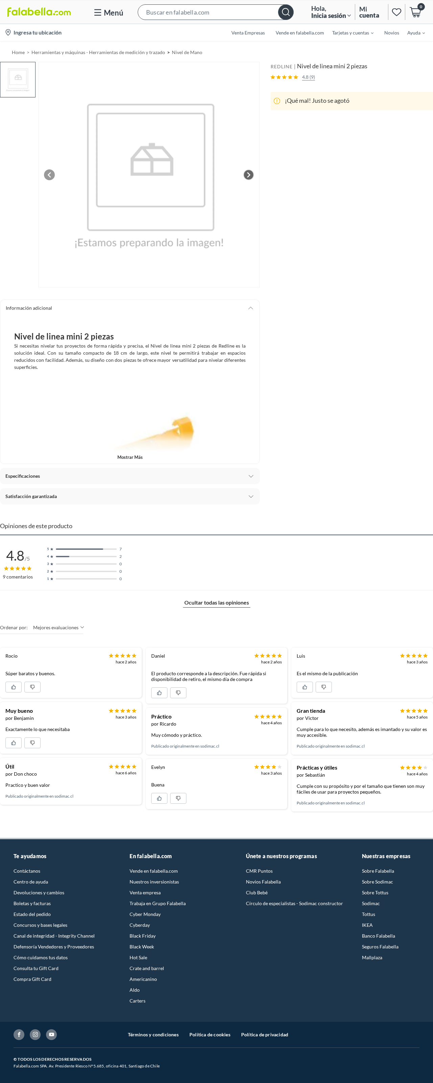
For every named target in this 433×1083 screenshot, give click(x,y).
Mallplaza (372, 957)
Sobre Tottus (375, 892)
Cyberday (140, 925)
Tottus (368, 914)
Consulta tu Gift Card (36, 968)
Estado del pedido (32, 914)
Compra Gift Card (32, 979)
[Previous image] (49, 174)
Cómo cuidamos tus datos (41, 957)
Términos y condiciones (153, 1034)
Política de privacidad (264, 1034)
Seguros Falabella (380, 946)
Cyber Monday (145, 914)
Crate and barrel (147, 968)
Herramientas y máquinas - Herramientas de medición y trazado (98, 52)
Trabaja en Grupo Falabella (158, 903)
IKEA (367, 925)
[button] (216, 12)
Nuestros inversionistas (154, 882)
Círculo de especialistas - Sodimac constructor (294, 903)
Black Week (142, 946)
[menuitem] (348, 32)
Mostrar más (130, 457)
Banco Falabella (378, 936)
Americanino (143, 979)
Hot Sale (138, 957)
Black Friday (143, 936)
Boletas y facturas (32, 903)
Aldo (135, 990)
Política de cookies (209, 1034)
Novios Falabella (263, 882)
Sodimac (371, 903)
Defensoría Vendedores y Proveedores (54, 946)
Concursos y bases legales (40, 925)
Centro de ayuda (31, 882)
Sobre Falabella (378, 871)
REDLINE (282, 66)
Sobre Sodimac (377, 882)
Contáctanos (27, 871)
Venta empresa (145, 892)
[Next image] (248, 174)
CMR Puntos (259, 871)
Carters (137, 1001)
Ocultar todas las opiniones (216, 602)
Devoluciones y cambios (39, 892)
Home (18, 52)
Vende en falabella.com (154, 871)
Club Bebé (257, 892)
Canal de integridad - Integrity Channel (54, 936)
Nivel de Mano (187, 52)
